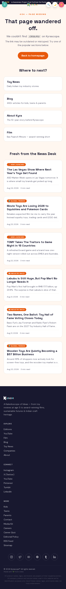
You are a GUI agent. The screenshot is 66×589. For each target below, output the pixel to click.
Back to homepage (33, 55)
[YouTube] (28, 557)
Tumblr (7, 487)
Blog (6, 442)
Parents (7, 515)
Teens (7, 511)
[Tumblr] (46, 557)
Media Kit (8, 523)
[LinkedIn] (54, 557)
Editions (8, 429)
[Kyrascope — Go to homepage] (33, 4)
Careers (8, 528)
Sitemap (8, 545)
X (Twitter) (9, 474)
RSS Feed (8, 541)
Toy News (8, 446)
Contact (8, 519)
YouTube (8, 433)
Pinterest (8, 483)
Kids (6, 506)
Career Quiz (10, 532)
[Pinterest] (37, 557)
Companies (9, 450)
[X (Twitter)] (20, 557)
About (7, 455)
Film (6, 437)
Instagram (9, 470)
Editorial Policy (11, 536)
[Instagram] (11, 557)
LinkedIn (8, 491)
